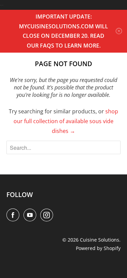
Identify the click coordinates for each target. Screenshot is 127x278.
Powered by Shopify (98, 248)
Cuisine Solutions (99, 240)
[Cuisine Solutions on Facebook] (14, 214)
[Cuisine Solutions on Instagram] (48, 214)
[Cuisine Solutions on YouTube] (31, 214)
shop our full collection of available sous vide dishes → (66, 121)
